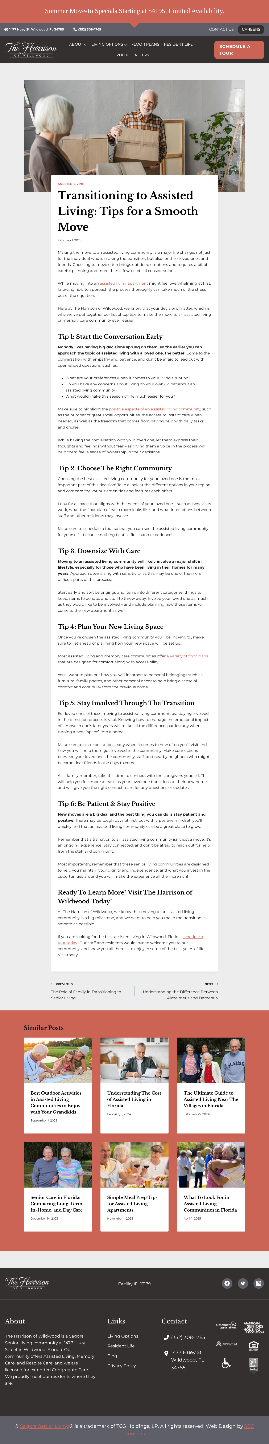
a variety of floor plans (187, 656)
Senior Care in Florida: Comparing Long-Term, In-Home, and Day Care (56, 1204)
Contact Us (221, 29)
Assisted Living (71, 184)
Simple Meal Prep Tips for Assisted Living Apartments (132, 1204)
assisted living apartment (124, 283)
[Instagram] (258, 1283)
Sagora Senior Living (44, 1426)
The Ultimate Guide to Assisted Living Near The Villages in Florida (211, 1099)
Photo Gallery (132, 55)
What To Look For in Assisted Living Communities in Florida (210, 1204)
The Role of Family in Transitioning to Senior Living (86, 991)
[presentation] (58, 1060)
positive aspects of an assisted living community (154, 409)
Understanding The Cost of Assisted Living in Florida (134, 1099)
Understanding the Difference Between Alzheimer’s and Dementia (180, 991)
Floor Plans (145, 44)
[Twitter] (243, 1283)
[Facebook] (227, 1283)
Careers (251, 29)
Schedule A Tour (235, 50)
